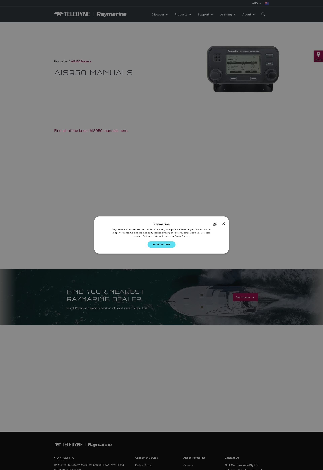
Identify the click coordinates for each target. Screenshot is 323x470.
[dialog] (161, 235)
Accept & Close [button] (161, 244)
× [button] (223, 223)
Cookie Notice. (182, 236)
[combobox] (215, 224)
